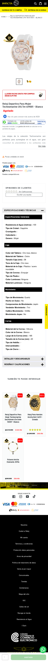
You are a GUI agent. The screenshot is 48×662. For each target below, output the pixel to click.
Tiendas (24, 581)
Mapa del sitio (24, 594)
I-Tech (24, 625)
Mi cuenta (24, 537)
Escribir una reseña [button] (24, 194)
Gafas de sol (24, 606)
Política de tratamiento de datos (24, 562)
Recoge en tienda (24, 613)
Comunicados (24, 575)
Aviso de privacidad (24, 556)
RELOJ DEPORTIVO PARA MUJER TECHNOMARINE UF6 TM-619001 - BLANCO (26, 16)
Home (3, 17)
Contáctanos (24, 588)
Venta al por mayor (24, 569)
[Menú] (45, 3)
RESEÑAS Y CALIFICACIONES (17, 364)
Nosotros (24, 525)
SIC (24, 600)
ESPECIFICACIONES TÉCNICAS (20, 210)
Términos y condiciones (24, 543)
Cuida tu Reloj (24, 531)
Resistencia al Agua (24, 619)
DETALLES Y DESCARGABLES (17, 359)
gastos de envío (23, 126)
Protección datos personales (24, 550)
